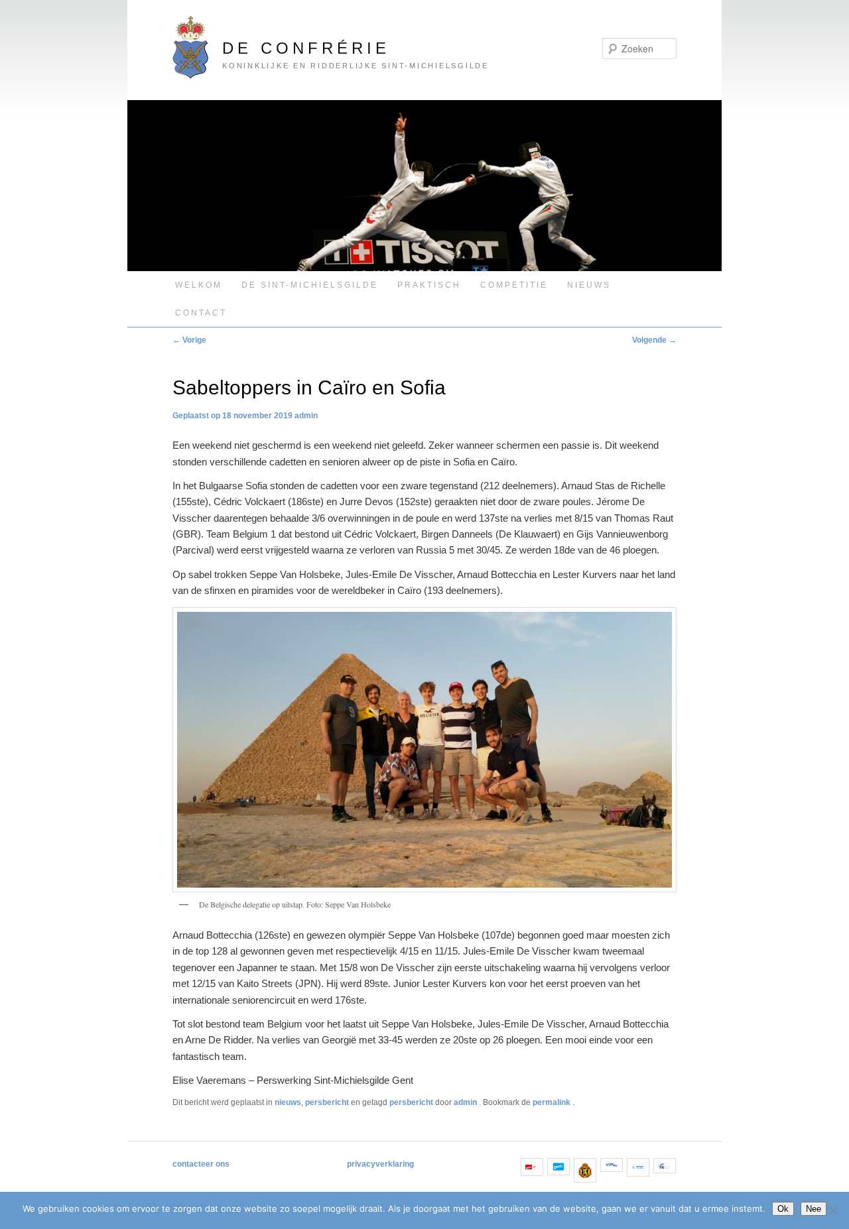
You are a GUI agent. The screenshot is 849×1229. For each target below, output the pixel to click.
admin (306, 415)
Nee (813, 1209)
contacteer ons (200, 1164)
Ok (783, 1209)
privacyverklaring (380, 1164)
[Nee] (832, 1210)
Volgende (654, 340)
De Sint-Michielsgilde (309, 285)
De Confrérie (306, 48)
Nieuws (589, 285)
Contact (201, 313)
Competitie (514, 285)
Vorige (189, 340)
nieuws (288, 1102)
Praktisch (429, 285)
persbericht (327, 1102)
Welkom (198, 285)
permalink (552, 1102)
